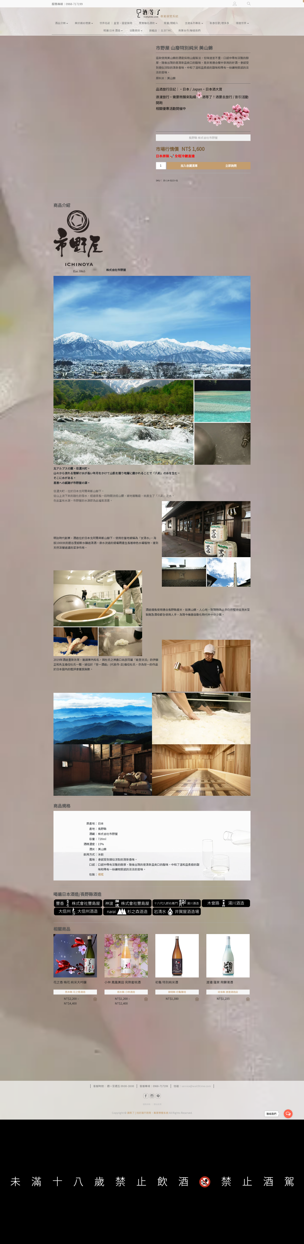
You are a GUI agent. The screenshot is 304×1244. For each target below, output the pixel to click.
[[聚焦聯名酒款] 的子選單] (156, 23)
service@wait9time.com (196, 1086)
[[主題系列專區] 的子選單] (202, 23)
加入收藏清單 (189, 165)
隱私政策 (157, 1104)
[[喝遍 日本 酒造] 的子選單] (122, 30)
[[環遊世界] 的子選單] (248, 23)
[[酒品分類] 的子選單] (67, 23)
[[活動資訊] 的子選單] (141, 30)
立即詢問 (231, 165)
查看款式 (95, 999)
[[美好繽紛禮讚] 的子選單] (92, 23)
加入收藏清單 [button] (197, 999)
